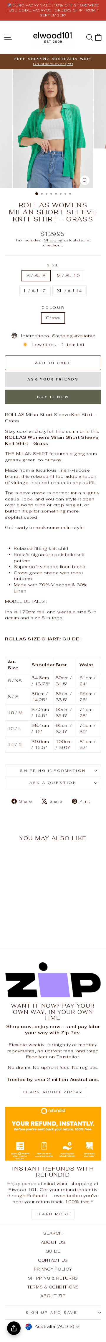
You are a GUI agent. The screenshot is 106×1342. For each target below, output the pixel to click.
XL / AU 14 (69, 290)
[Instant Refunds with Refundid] (53, 1134)
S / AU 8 (36, 275)
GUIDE (53, 1251)
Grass (53, 318)
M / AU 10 (68, 275)
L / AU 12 (35, 290)
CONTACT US (53, 1260)
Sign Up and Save (51, 1312)
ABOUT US (53, 1242)
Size (53, 265)
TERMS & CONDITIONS (53, 1287)
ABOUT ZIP (53, 1295)
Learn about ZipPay (53, 1092)
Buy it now (53, 397)
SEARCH (52, 1233)
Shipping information (53, 770)
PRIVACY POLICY (53, 1269)
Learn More (53, 1214)
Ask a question (53, 782)
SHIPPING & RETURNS (53, 1278)
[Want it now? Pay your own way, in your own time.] (53, 980)
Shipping (53, 240)
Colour (53, 307)
